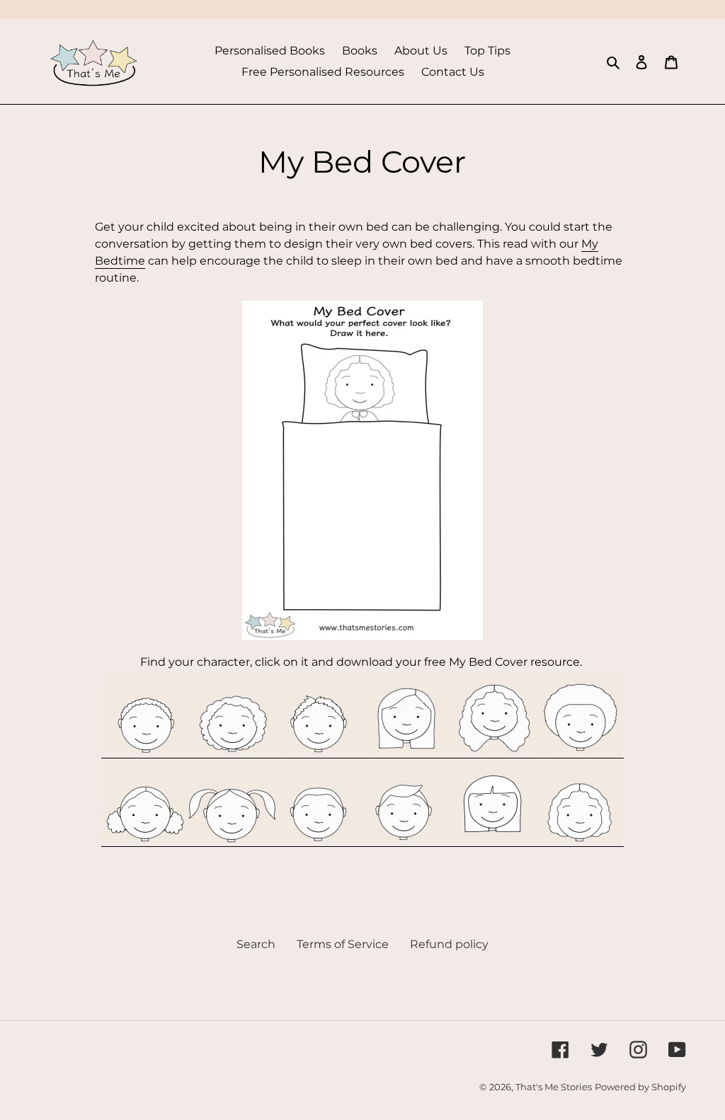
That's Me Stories (553, 1086)
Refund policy (449, 944)
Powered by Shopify (640, 1086)
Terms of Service (343, 944)
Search (255, 944)
